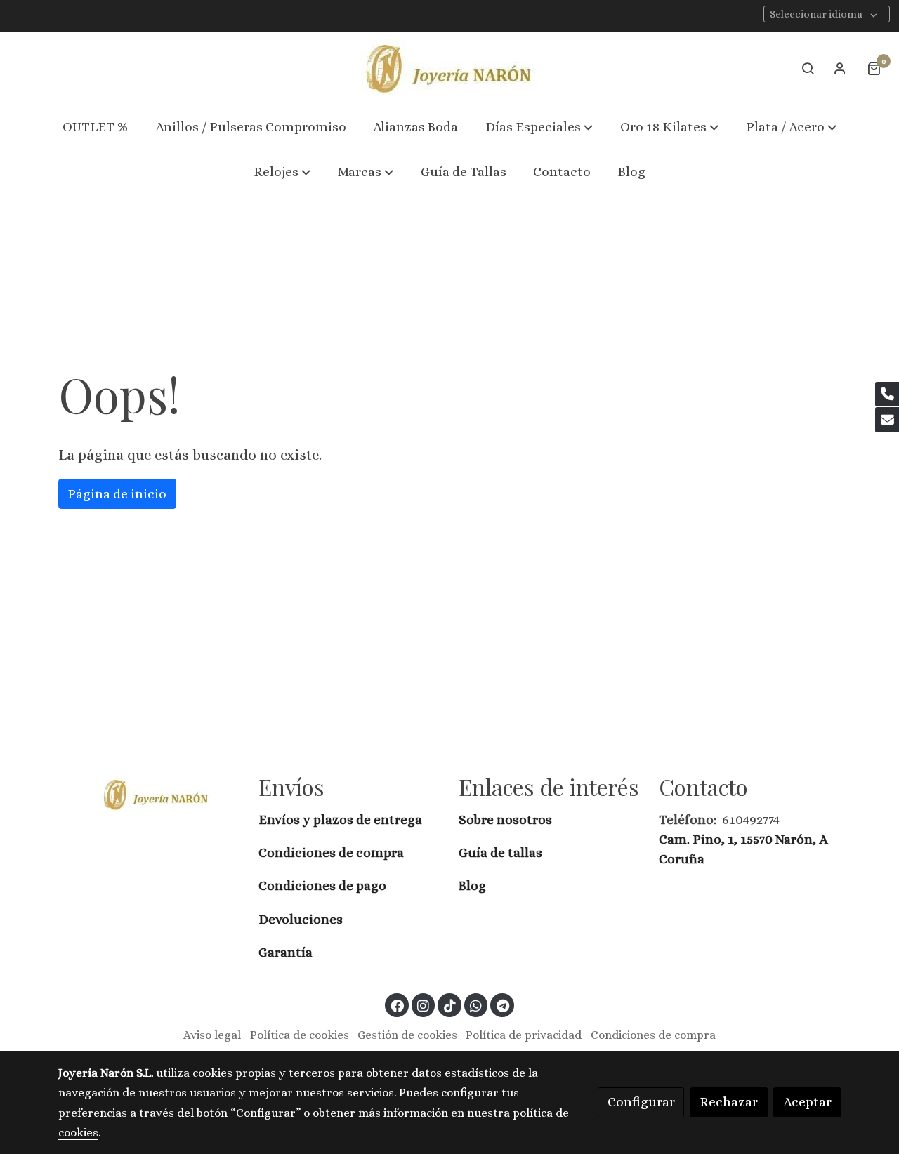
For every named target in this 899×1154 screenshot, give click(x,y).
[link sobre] (149, 793)
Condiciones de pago (322, 885)
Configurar (641, 1101)
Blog (472, 885)
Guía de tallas (500, 852)
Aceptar (807, 1101)
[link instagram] (423, 1005)
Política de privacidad (524, 1035)
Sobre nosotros (507, 819)
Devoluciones (300, 919)
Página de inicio (116, 493)
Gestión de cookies (407, 1035)
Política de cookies (299, 1035)
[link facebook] (397, 1005)
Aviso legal (212, 1035)
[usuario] (840, 68)
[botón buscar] (807, 68)
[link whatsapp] (476, 1005)
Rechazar (729, 1101)
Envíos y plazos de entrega (340, 819)
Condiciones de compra (331, 852)
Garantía (285, 952)
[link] (449, 68)
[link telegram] (502, 1005)
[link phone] (887, 394)
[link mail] (887, 419)
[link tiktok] (449, 1005)
